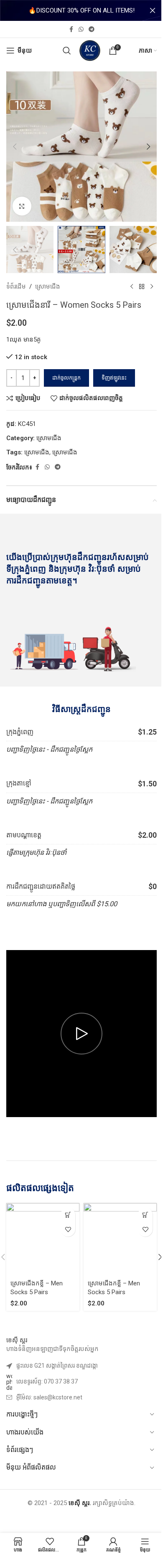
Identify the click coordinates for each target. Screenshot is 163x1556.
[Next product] (152, 286)
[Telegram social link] (91, 29)
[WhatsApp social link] (81, 29)
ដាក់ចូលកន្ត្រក (66, 378)
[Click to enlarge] (22, 206)
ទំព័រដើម (16, 286)
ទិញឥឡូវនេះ (114, 378)
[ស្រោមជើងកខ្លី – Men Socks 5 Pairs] (42, 1239)
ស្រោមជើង (47, 286)
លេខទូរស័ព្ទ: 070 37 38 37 (47, 1381)
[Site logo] (89, 50)
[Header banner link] (81, 10)
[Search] (67, 50)
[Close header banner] (152, 10)
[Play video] (81, 1033)
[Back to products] (142, 286)
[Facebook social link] (71, 29)
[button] (14, 146)
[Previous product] (132, 286)
